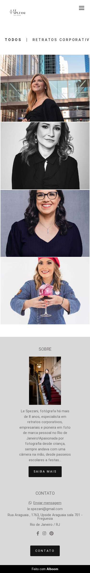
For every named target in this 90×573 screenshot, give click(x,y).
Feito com (45, 569)
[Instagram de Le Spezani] (44, 533)
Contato (45, 551)
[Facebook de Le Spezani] (37, 533)
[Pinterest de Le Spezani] (51, 533)
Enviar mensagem (47, 503)
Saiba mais (45, 471)
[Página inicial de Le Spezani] (17, 13)
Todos (13, 40)
